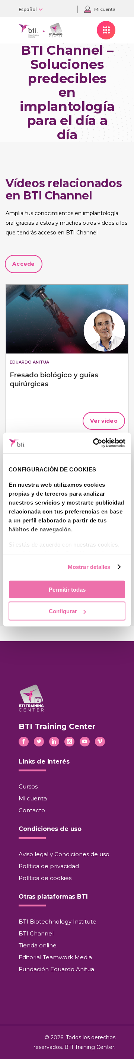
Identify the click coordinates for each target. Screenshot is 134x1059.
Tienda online (38, 945)
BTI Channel (36, 933)
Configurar (63, 611)
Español (28, 9)
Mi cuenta (33, 798)
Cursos (28, 786)
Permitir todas (67, 589)
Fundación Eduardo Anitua (56, 969)
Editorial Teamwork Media (55, 957)
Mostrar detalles (89, 567)
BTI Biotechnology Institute (57, 921)
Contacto (32, 810)
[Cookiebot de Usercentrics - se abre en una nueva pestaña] (94, 443)
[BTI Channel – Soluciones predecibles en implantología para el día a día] (67, 319)
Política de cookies (45, 878)
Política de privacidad (49, 866)
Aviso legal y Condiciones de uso (64, 854)
